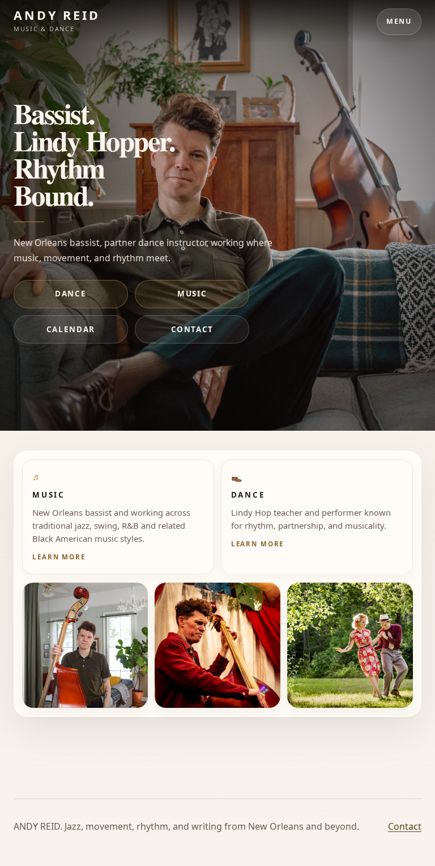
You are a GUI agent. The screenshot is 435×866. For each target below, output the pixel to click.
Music (192, 293)
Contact (192, 329)
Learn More (58, 557)
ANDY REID (57, 15)
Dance (70, 293)
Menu (399, 21)
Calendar (70, 329)
